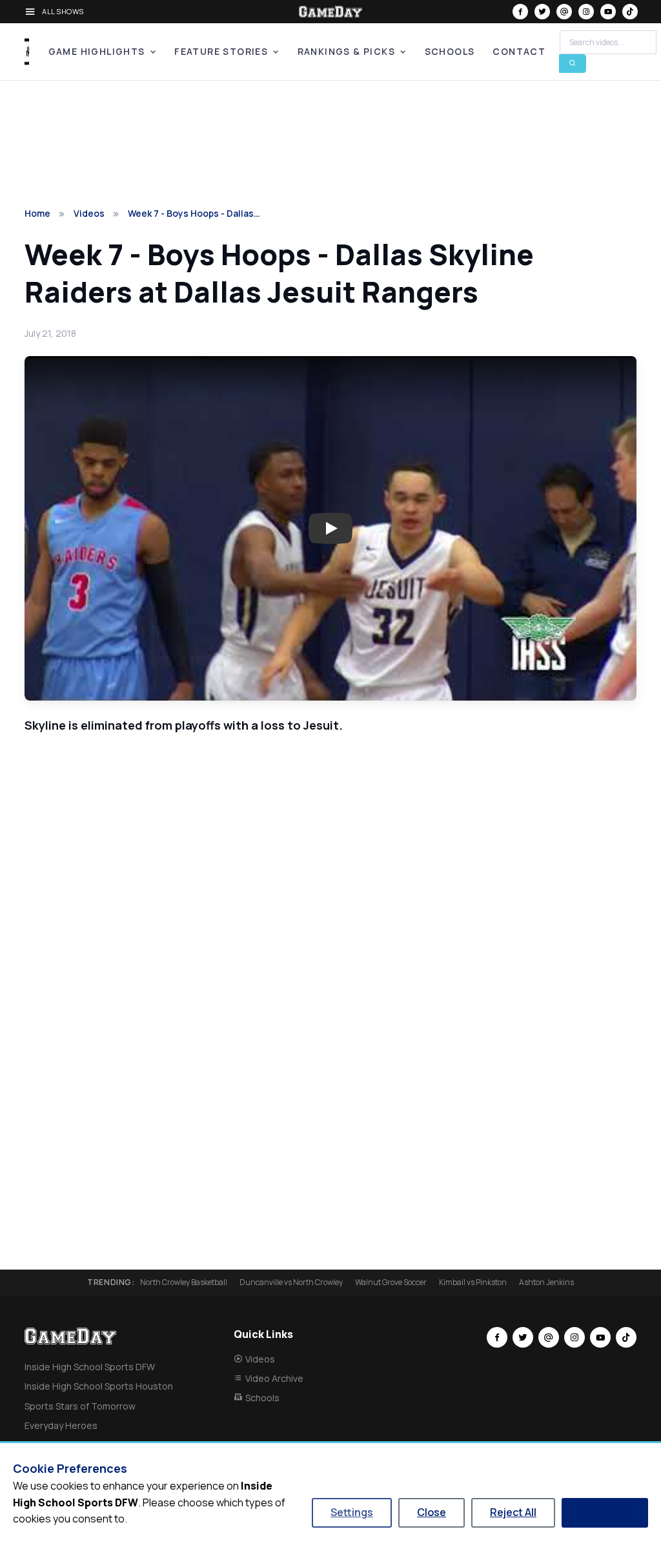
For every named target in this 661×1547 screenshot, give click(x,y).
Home (37, 213)
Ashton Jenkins (546, 1282)
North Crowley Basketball (183, 1282)
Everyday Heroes (61, 1425)
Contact (519, 51)
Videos (89, 213)
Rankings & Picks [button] (346, 51)
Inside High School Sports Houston (99, 1386)
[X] (542, 11)
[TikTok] (630, 11)
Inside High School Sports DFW (90, 1367)
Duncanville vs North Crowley (291, 1282)
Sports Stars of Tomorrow (80, 1406)
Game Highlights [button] (96, 51)
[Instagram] (586, 11)
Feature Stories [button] (221, 51)
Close (431, 1512)
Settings (351, 1512)
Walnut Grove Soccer (391, 1282)
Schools (450, 51)
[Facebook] (520, 11)
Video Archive (274, 1378)
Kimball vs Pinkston (473, 1282)
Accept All (604, 1512)
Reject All (513, 1512)
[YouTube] (608, 11)
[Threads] (564, 11)
